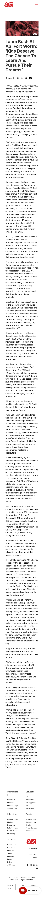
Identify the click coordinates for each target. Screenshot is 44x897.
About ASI (12, 839)
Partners (10, 856)
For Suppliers (31, 803)
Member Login (12, 805)
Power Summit (31, 828)
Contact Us (11, 844)
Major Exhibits (31, 819)
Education (11, 814)
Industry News (12, 828)
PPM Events (30, 831)
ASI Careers (11, 865)
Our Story (11, 847)
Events (29, 814)
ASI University (12, 819)
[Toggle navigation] (36, 4)
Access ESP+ (12, 808)
